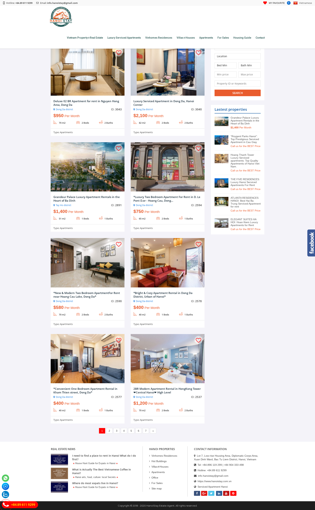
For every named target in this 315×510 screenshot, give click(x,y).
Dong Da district (64, 109)
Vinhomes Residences (158, 37)
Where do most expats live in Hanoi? (95, 483)
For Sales (223, 37)
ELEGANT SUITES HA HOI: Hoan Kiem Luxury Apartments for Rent (244, 222)
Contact (260, 37)
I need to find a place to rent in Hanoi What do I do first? (104, 457)
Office (154, 477)
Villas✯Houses (186, 37)
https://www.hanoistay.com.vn (215, 481)
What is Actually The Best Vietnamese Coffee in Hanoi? (101, 471)
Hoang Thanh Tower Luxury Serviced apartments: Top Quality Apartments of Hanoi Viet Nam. (245, 160)
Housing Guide (242, 37)
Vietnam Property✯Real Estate (85, 37)
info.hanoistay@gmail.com (62, 3)
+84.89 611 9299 (217, 470)
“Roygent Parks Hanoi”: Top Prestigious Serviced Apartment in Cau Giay (245, 139)
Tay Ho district (63, 205)
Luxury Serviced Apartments (124, 37)
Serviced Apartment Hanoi (213, 486)
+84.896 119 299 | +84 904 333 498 (223, 464)
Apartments (206, 37)
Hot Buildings (159, 461)
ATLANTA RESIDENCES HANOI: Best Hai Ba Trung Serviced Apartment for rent (246, 202)
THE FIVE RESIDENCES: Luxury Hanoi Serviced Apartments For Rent (245, 182)
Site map (156, 488)
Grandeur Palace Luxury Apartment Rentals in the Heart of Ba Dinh (245, 120)
